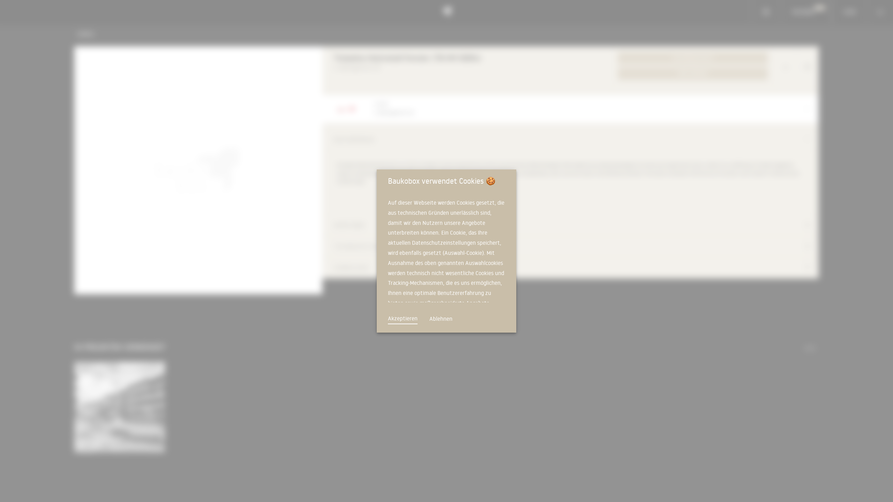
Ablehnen (440, 318)
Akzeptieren (403, 318)
